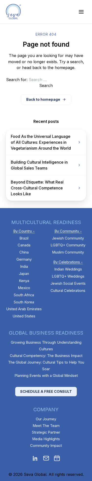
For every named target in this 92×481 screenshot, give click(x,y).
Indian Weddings (68, 269)
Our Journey (46, 419)
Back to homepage (43, 99)
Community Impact (46, 445)
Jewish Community (68, 238)
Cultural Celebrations (68, 290)
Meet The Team (46, 426)
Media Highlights (46, 439)
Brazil (23, 238)
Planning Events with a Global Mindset (46, 375)
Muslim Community (68, 252)
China (24, 252)
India (24, 266)
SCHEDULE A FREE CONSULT (46, 391)
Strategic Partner (46, 432)
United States (24, 316)
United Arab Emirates (24, 309)
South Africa (24, 295)
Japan (24, 273)
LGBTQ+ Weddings (68, 276)
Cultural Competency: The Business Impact (46, 356)
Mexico (24, 288)
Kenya (24, 281)
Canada (24, 245)
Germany (24, 259)
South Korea (24, 302)
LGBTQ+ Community (68, 245)
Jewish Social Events (68, 283)
